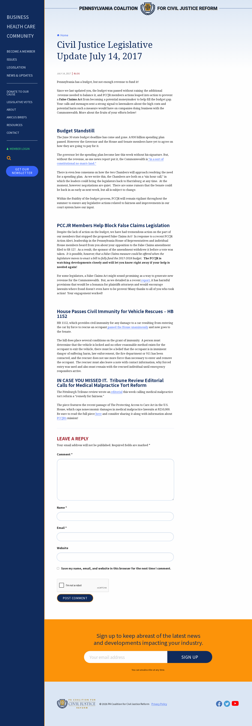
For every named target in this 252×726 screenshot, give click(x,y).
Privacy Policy (159, 704)
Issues (12, 59)
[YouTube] (235, 703)
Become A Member (21, 51)
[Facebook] (219, 704)
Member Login (19, 149)
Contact (13, 133)
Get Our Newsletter (22, 171)
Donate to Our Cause (18, 92)
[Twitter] (227, 704)
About (11, 109)
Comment (65, 454)
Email (62, 528)
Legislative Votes (19, 102)
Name (62, 507)
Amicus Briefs (17, 117)
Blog (77, 73)
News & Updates (20, 75)
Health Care (21, 26)
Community (20, 36)
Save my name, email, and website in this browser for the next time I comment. (116, 568)
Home (64, 35)
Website (62, 548)
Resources (14, 125)
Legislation (16, 67)
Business (18, 17)
